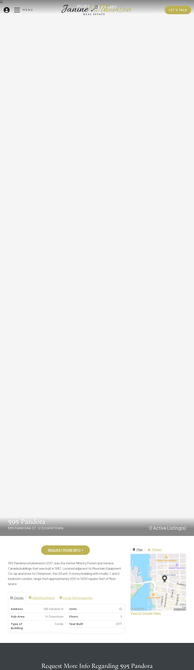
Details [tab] (18, 598)
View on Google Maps (146, 613)
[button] (65, 550)
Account (6, 9)
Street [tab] (157, 549)
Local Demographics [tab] (77, 598)
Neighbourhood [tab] (43, 598)
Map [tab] (139, 549)
